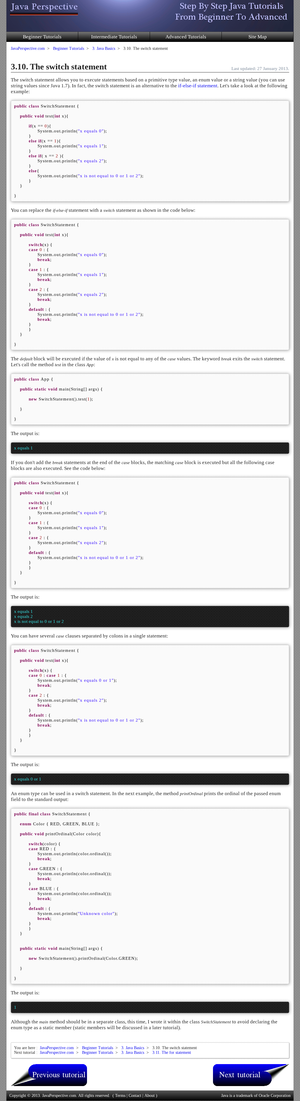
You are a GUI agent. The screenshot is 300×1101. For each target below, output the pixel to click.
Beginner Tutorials (42, 37)
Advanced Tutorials (186, 37)
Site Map (257, 37)
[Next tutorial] (251, 1075)
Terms (120, 1095)
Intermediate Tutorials (114, 37)
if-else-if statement (197, 85)
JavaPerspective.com (28, 48)
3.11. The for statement (171, 1052)
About (149, 1095)
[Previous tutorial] (49, 1075)
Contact (135, 1095)
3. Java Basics (103, 48)
